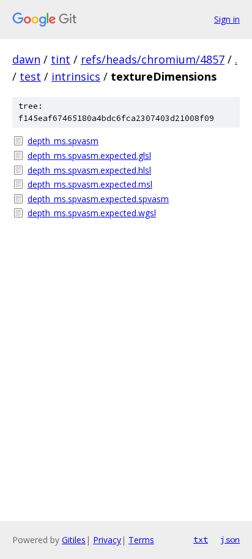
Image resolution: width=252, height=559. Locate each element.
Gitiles (74, 540)
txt (200, 539)
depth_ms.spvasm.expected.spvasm (98, 199)
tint (60, 59)
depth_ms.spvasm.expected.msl (90, 184)
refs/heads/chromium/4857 (152, 59)
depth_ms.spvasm (63, 141)
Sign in (227, 19)
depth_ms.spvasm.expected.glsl (89, 155)
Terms (141, 540)
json (230, 539)
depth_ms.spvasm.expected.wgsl (92, 213)
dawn (26, 59)
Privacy (107, 540)
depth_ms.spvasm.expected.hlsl (89, 170)
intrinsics (75, 76)
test (30, 76)
